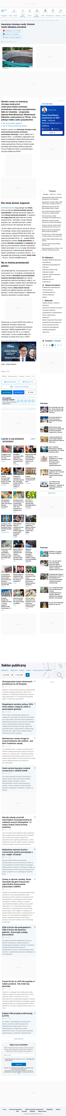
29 (59, 345)
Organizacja (13, 670)
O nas (4, 1109)
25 (47, 345)
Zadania (28, 670)
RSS (17, 1111)
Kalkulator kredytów (49, 272)
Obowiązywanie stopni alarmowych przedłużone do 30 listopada (53, 198)
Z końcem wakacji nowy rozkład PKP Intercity (52, 244)
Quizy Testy (46, 332)
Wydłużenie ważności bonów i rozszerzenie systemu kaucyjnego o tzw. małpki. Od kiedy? (53, 221)
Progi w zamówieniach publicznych (49, 316)
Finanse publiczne (48, 290)
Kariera (58, 1109)
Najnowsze (53, 194)
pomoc (28, 373)
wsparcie (21, 373)
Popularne (46, 194)
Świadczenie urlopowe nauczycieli (53, 307)
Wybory (45, 297)
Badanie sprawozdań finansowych (53, 320)
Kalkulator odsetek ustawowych (52, 274)
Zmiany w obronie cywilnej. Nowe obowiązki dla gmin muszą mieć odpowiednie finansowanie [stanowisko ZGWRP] (52, 226)
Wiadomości (4, 670)
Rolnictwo (22, 20)
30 (62, 345)
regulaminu (23, 1059)
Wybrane (60, 194)
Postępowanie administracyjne (52, 287)
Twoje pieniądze (36, 15)
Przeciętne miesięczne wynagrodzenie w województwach (53, 311)
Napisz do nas (30, 379)
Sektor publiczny (22, 15)
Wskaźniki (49, 300)
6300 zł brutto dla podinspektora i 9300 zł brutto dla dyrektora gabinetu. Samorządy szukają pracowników (52, 230)
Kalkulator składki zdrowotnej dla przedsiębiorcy (52, 261)
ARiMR (4, 373)
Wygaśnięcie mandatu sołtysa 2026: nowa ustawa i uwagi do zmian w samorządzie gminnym (53, 203)
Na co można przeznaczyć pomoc (15, 126)
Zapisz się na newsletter (22, 384)
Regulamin (50, 1109)
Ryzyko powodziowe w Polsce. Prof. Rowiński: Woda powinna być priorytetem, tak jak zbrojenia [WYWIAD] (53, 249)
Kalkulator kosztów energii (50, 269)
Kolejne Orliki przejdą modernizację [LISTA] (53, 239)
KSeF (63, 15)
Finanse (21, 670)
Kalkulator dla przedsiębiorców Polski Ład (52, 266)
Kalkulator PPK (47, 277)
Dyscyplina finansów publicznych (52, 322)
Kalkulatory (50, 257)
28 (56, 345)
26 (50, 345)
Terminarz (50, 341)
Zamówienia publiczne (49, 292)
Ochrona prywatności (15, 1109)
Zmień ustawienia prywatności (34, 1109)
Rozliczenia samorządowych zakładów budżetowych (51, 328)
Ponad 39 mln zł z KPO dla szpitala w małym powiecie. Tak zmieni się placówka (53, 235)
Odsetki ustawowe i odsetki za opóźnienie (52, 304)
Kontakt (24, 1111)
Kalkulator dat (47, 281)
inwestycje (18, 248)
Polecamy (45, 547)
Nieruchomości (50, 15)
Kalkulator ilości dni (49, 279)
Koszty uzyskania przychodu (51, 324)
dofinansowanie (8, 208)
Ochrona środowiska (49, 294)
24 (45, 345)
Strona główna (5, 20)
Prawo (29, 15)
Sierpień (59, 341)
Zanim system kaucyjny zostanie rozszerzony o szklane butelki (52, 212)
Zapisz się (53, 132)
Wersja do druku (11, 379)
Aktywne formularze (53, 285)
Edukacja (58, 15)
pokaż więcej (18, 1038)
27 (53, 345)
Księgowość (4, 15)
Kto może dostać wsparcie (12, 123)
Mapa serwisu (42, 1111)
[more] (33, 374)
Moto (43, 15)
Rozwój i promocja (38, 670)
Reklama (32, 1111)
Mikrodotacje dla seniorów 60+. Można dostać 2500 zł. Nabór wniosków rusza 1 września (52, 207)
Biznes (15, 15)
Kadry (10, 15)
